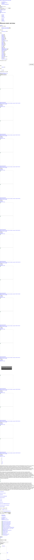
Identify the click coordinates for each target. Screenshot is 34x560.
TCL (2, 58)
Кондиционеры (2, 497)
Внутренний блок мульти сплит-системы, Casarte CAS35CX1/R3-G (10, 421)
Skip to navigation (2, 0)
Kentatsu (3, 44)
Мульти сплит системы (5, 27)
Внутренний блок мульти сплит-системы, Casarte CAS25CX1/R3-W (10, 262)
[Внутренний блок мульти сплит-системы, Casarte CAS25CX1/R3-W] (6, 247)
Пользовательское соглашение (4, 505)
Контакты (1, 502)
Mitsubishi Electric (4, 48)
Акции (1, 500)
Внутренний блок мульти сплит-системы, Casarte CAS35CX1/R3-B (10, 389)
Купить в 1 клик (2, 106)
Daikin (3, 36)
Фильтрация (31, 64)
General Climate (4, 40)
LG (2, 46)
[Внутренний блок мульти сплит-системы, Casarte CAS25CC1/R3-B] (6, 88)
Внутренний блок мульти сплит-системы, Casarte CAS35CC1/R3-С (10, 357)
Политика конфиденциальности (5, 503)
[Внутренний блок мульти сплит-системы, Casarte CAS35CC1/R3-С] (6, 342)
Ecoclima (3, 37)
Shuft (2, 57)
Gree (2, 41)
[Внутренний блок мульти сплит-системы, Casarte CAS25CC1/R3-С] (6, 151)
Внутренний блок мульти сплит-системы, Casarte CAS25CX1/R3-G (10, 230)
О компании (2, 491)
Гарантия (1, 494)
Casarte (3, 53)
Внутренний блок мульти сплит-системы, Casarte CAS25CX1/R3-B (10, 198)
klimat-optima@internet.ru (7, 511)
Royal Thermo (4, 56)
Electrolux (3, 38)
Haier (2, 42)
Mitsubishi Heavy (4, 49)
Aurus (2, 52)
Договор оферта (2, 506)
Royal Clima (3, 50)
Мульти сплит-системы (5, 28)
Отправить (1, 543)
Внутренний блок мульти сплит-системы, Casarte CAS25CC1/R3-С (10, 166)
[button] (1, 105)
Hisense (3, 43)
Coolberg (3, 54)
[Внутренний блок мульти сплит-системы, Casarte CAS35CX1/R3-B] (6, 374)
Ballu (2, 35)
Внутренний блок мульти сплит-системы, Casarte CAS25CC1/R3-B (10, 103)
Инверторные (4, 31)
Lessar (3, 45)
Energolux (3, 39)
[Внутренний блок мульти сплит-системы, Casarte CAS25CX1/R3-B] (6, 183)
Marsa (2, 47)
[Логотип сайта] (1, 7)
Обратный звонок (2, 9)
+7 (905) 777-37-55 (4, 509)
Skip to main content (8, 0)
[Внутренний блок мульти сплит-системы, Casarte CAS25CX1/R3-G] (6, 215)
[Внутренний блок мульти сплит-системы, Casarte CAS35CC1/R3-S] (6, 310)
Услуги (1, 499)
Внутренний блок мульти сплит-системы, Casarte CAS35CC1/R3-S (10, 325)
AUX (2, 34)
